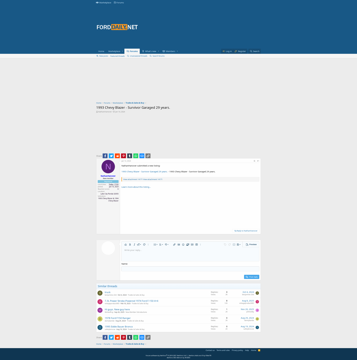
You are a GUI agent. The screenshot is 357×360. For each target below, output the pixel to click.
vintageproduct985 (112, 303)
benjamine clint (111, 295)
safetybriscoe (110, 329)
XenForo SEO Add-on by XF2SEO (178, 358)
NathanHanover (105, 111)
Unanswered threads (138, 56)
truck (107, 292)
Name (124, 263)
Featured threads (117, 56)
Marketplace (105, 2)
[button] (122, 51)
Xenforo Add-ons (200, 355)
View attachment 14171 (133, 179)
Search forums (159, 56)
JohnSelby (250, 312)
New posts (103, 56)
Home (101, 51)
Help (247, 350)
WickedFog (109, 312)
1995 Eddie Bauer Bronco (119, 326)
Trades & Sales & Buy (136, 295)
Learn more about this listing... (136, 186)
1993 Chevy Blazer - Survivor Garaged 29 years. (144, 171)
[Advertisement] (210, 26)
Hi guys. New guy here (117, 309)
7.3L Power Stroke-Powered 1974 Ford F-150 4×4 (131, 300)
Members (170, 51)
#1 (258, 161)
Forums (120, 2)
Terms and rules (223, 350)
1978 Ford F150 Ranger (118, 318)
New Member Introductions (136, 312)
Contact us (210, 350)
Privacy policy (237, 350)
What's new (150, 51)
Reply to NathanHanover (247, 230)
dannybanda (109, 321)
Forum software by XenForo (166, 355)
